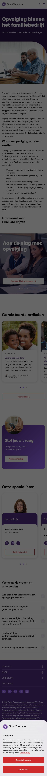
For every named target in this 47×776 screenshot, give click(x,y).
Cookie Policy (25, 752)
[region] (23, 748)
